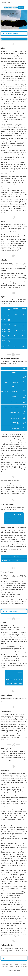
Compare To (15, 7)
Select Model (10, 7)
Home (5, 7)
